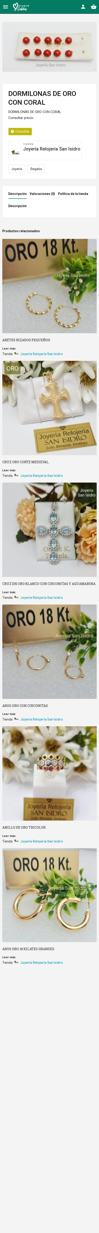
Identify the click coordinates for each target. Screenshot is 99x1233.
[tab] (18, 195)
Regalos (36, 169)
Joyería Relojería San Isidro (51, 149)
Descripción (17, 194)
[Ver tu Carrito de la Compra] (94, 7)
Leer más (8, 348)
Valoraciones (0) (42, 194)
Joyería (16, 169)
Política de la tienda (73, 194)
